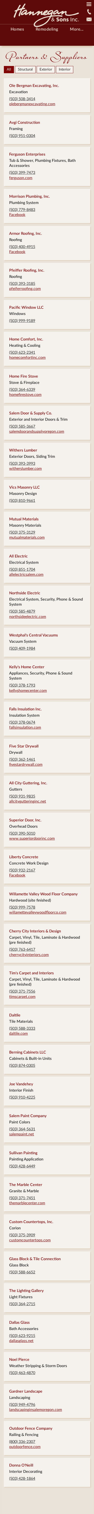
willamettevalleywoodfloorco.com (37, 912)
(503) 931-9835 (22, 796)
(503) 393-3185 (22, 284)
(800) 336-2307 (22, 1442)
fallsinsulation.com (25, 727)
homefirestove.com (25, 395)
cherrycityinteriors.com (29, 955)
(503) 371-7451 (22, 1198)
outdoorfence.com (24, 1447)
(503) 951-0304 (22, 136)
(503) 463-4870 (22, 1373)
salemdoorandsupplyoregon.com (36, 431)
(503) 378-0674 (22, 722)
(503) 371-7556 (22, 991)
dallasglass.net (21, 1341)
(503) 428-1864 (22, 1479)
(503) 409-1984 (22, 648)
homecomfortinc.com (27, 358)
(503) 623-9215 (22, 1336)
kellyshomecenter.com (28, 691)
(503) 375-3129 (22, 532)
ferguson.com (20, 178)
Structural (25, 69)
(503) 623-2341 (22, 352)
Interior (64, 69)
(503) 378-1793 (22, 685)
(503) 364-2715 (22, 1304)
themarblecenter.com (27, 1203)
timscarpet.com (22, 997)
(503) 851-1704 (22, 569)
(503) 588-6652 (22, 1272)
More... (77, 29)
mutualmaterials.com (27, 537)
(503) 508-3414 (22, 99)
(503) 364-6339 (22, 390)
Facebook (17, 215)
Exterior (46, 69)
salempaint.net (21, 1134)
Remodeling (47, 29)
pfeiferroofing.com (25, 289)
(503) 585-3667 (22, 426)
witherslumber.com (25, 469)
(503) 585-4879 (22, 611)
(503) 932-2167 (22, 870)
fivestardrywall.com (25, 765)
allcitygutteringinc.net (27, 801)
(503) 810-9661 (22, 501)
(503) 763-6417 (22, 949)
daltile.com (18, 1034)
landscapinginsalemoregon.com (35, 1410)
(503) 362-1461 (22, 759)
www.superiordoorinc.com (32, 838)
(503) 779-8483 (22, 210)
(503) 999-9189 (22, 321)
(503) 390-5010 (22, 833)
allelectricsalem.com (26, 575)
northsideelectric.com (27, 617)
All (9, 69)
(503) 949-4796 (22, 1405)
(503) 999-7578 (22, 907)
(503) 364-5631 (22, 1129)
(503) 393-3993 (22, 463)
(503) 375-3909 (22, 1235)
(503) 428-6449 (22, 1166)
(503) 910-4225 (22, 1097)
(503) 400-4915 (22, 247)
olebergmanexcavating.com (32, 104)
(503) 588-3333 (22, 1028)
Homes (17, 29)
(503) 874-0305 (22, 1066)
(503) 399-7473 (22, 173)
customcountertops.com (30, 1240)
